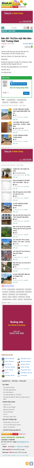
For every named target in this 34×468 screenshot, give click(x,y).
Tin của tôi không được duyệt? (12, 425)
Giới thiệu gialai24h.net (9, 390)
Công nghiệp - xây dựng (26, 372)
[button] (3, 18)
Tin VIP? (15, 7)
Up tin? (5, 414)
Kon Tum (22, 455)
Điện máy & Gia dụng (26, 361)
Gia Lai (17, 455)
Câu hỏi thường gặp (9, 419)
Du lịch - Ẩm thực (9, 369)
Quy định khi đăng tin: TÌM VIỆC (12, 394)
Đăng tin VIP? (7, 404)
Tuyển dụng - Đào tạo (26, 358)
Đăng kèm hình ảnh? (9, 409)
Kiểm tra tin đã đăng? (9, 407)
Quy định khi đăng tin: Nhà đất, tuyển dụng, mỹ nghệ (16, 398)
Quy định (5, 384)
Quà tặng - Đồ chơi (25, 364)
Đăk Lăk (26, 455)
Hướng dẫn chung (8, 402)
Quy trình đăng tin (8, 392)
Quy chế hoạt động (8, 387)
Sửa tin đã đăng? (8, 412)
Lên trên (31, 464)
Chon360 (4, 455)
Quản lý (26, 93)
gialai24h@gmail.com (23, 442)
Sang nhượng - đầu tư (26, 369)
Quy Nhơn (13, 455)
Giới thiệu (15, 381)
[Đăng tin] (27, 464)
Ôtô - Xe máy (8, 364)
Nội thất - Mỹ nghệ (25, 367)
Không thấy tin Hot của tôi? (11, 422)
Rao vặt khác (24, 375)
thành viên (19, 446)
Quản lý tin (22, 7)
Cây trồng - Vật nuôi (9, 375)
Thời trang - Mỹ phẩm (10, 367)
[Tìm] (25, 28)
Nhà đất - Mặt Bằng (8, 31)
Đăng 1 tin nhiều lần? (9, 427)
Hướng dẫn (22, 381)
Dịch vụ (7, 372)
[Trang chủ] (15, 3)
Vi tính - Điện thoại (9, 361)
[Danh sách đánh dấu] (28, 28)
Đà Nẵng (9, 455)
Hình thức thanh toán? (9, 416)
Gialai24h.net (6, 381)
